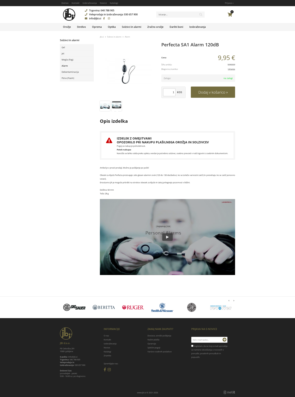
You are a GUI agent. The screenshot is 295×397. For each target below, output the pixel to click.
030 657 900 (131, 14)
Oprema (97, 27)
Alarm (65, 65)
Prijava (229, 3)
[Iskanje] (201, 15)
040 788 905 (107, 10)
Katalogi (114, 3)
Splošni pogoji (154, 347)
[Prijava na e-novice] (224, 340)
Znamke (107, 355)
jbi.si (102, 36)
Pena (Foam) (68, 78)
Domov (65, 3)
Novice (103, 3)
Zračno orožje (155, 27)
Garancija (152, 343)
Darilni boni (176, 27)
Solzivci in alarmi (131, 27)
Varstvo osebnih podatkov (160, 351)
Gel (63, 47)
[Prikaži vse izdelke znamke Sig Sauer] (74, 307)
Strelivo (81, 27)
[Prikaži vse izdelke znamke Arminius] (221, 307)
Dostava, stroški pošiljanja (159, 335)
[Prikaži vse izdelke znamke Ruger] (133, 307)
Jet (63, 53)
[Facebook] (104, 18)
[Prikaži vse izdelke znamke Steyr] (191, 307)
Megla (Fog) (67, 59)
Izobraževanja (90, 3)
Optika (112, 27)
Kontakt (75, 3)
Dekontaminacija (70, 71)
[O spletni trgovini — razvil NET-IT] (229, 392)
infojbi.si (95, 18)
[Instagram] (109, 18)
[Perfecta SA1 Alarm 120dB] (127, 71)
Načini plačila (153, 339)
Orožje (67, 27)
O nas (106, 335)
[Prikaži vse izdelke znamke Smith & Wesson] (162, 307)
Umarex (231, 69)
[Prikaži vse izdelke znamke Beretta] (103, 307)
